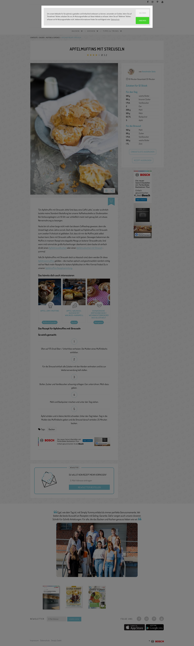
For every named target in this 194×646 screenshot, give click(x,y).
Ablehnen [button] (142, 13)
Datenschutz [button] (115, 19)
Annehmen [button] (142, 21)
